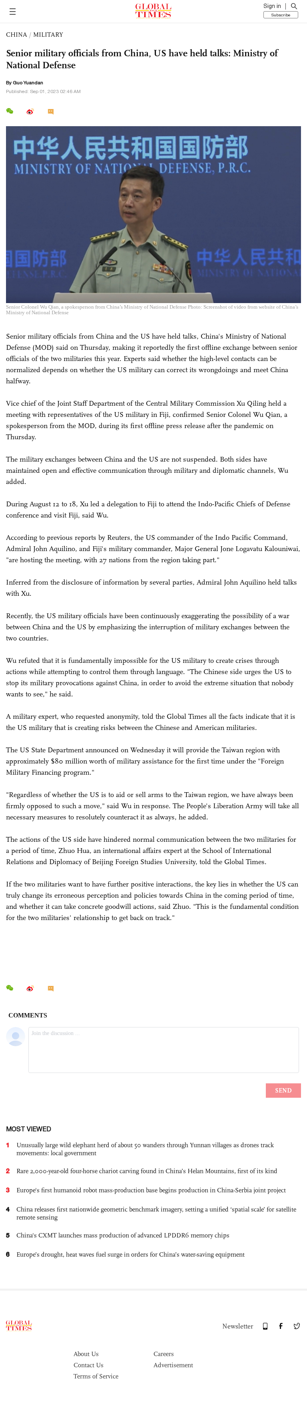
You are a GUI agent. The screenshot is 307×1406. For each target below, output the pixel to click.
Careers (164, 1354)
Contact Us (89, 1365)
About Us (86, 1354)
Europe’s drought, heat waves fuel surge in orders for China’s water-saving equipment (130, 1254)
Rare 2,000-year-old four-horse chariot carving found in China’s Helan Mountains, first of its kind (146, 1171)
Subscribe (280, 14)
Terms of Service (96, 1376)
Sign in (272, 6)
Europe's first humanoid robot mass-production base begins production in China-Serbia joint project (151, 1190)
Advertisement (173, 1365)
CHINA (16, 34)
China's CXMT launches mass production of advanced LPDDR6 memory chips (122, 1235)
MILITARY (48, 34)
